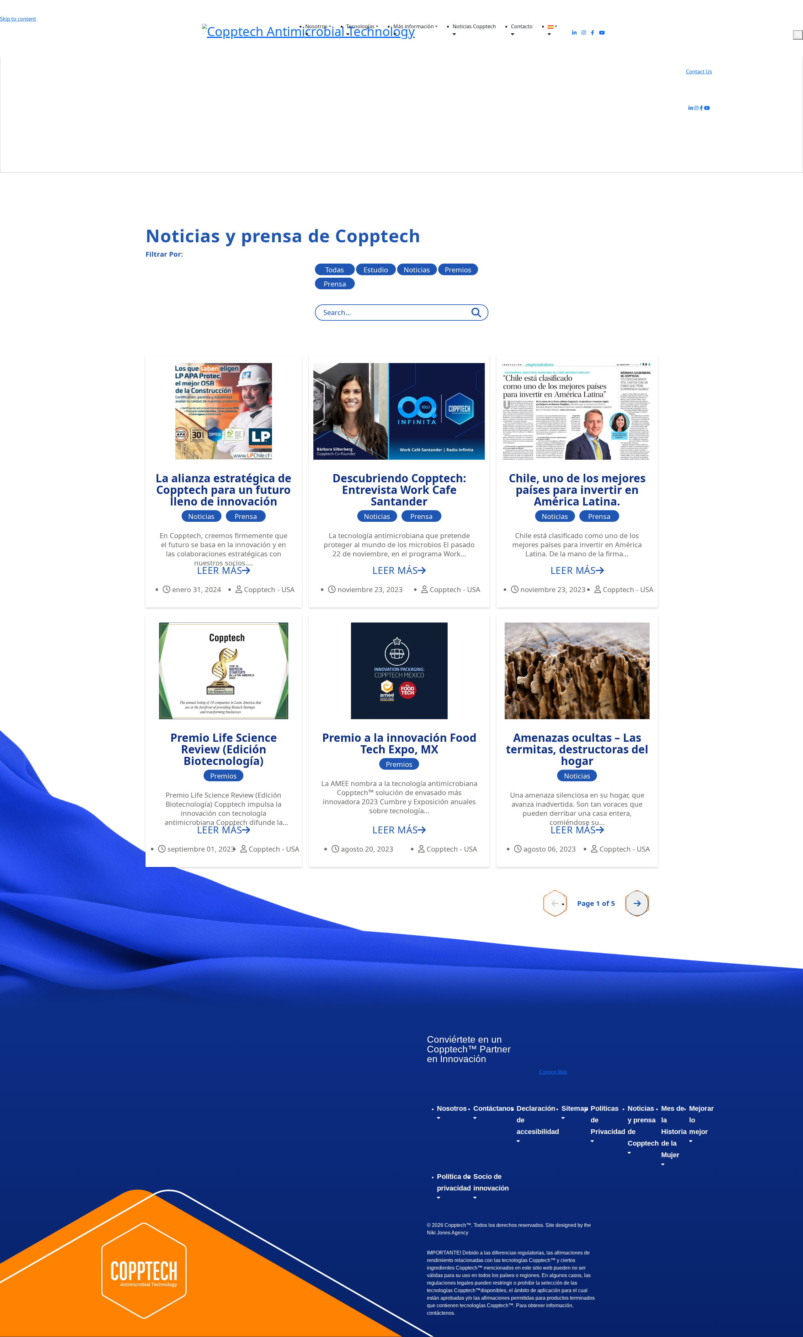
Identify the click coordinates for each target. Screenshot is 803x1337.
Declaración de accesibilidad (538, 1120)
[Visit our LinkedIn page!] (691, 107)
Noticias (417, 269)
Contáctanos (493, 1108)
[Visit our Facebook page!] (701, 107)
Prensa (335, 283)
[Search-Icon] (476, 313)
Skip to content (18, 18)
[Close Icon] (798, 35)
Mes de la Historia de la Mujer (674, 1131)
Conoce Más (553, 1072)
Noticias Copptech (474, 26)
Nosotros (316, 26)
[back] (555, 903)
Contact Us (699, 71)
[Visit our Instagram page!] (696, 107)
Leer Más (219, 570)
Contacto (522, 26)
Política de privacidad (454, 1182)
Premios (458, 269)
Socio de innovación (491, 1182)
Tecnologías (360, 26)
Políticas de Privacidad (608, 1120)
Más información (413, 26)
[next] (637, 903)
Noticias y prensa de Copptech (643, 1125)
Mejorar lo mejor (701, 1120)
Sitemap (574, 1108)
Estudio (376, 269)
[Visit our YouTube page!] (707, 107)
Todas (334, 269)
